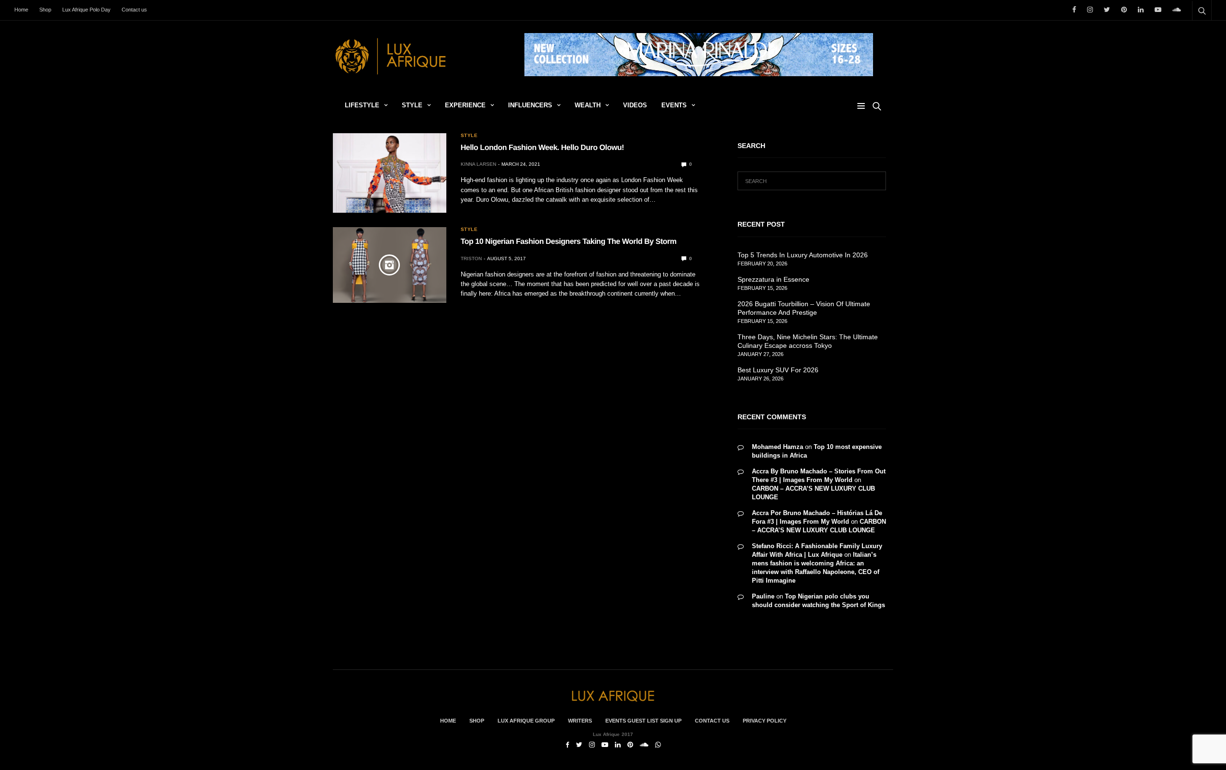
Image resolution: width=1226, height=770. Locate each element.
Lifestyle (362, 105)
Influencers (530, 105)
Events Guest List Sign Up (643, 721)
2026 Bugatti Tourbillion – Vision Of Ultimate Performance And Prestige (804, 308)
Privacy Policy (764, 721)
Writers (580, 721)
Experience (465, 105)
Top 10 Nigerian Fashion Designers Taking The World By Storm (569, 242)
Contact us (134, 9)
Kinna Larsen (478, 164)
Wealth (588, 105)
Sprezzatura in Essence (773, 279)
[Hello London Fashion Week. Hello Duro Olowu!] (389, 173)
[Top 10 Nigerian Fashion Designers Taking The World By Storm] (389, 265)
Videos (635, 105)
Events (674, 105)
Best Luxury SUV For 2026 (778, 370)
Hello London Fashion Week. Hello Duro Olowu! (542, 148)
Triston (471, 258)
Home (21, 9)
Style (412, 105)
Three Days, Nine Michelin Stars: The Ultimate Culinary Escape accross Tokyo (808, 341)
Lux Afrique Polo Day (86, 9)
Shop (45, 9)
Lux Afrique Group (526, 721)
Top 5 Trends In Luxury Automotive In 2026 (803, 255)
